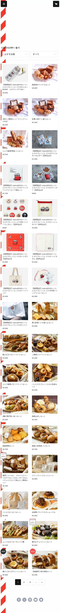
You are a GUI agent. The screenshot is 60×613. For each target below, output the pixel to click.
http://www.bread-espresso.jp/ (41, 600)
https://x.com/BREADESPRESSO (24, 600)
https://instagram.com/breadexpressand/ (30, 600)
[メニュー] (4, 4)
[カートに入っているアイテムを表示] (56, 4)
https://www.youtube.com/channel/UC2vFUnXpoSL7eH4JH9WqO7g (35, 600)
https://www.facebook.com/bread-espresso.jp (19, 600)
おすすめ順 (9, 54)
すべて (36, 54)
